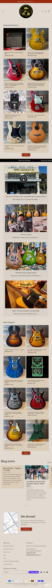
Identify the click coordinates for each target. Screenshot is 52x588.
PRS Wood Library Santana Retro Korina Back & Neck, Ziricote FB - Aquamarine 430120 (14, 381)
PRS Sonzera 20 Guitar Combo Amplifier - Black (14, 53)
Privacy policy (43, 583)
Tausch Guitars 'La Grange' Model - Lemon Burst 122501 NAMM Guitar (36, 53)
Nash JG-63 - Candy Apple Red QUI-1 (36, 115)
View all (26, 154)
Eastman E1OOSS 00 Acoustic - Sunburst (14, 349)
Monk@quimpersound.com (33, 554)
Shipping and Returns (8, 546)
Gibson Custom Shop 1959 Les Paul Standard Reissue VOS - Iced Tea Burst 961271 (14, 445)
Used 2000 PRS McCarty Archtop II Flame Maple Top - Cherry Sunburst (37, 350)
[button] (2, 11)
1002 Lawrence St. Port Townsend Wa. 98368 (25, 199)
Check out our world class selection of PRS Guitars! (25, 275)
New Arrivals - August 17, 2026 (12, 469)
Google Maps (26, 529)
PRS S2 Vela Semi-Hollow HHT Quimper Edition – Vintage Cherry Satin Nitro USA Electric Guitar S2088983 (14, 84)
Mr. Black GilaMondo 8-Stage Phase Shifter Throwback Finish (36, 381)
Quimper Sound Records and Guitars (17, 583)
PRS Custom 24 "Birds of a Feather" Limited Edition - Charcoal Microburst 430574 (13, 413)
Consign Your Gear (7, 564)
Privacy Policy (6, 552)
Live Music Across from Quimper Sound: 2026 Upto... (35, 484)
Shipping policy (26, 584)
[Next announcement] (49, 1)
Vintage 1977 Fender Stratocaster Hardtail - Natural (14, 146)
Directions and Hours (8, 549)
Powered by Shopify (28, 583)
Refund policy (36, 583)
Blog (4, 555)
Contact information (34, 584)
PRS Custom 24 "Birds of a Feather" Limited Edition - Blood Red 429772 (36, 413)
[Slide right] (28, 505)
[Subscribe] (26, 572)
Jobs (4, 558)
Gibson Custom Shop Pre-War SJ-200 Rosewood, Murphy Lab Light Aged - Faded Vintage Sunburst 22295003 (36, 84)
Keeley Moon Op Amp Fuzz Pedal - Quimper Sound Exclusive (13, 115)
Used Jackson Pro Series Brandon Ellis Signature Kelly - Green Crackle (36, 444)
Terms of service (18, 584)
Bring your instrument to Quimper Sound (25, 313)
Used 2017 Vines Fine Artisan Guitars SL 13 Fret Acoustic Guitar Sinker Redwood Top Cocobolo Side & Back (37, 147)
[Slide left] (23, 505)
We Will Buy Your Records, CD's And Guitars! (25, 237)
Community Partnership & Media (11, 561)
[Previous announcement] (2, 1)
